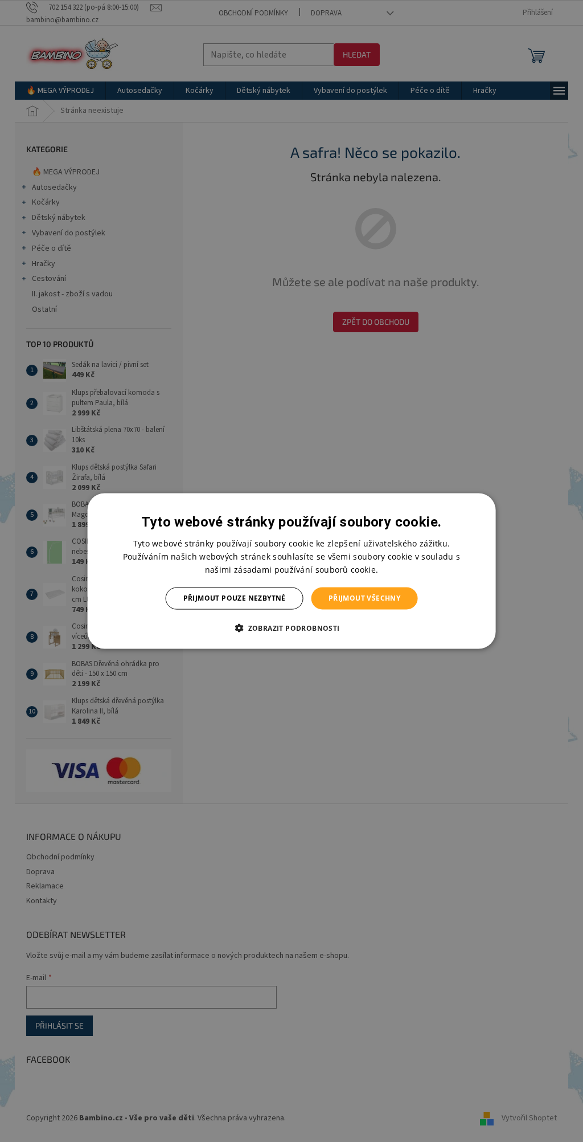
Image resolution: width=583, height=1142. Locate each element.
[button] (291, 627)
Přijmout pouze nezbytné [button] (234, 598)
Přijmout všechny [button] (364, 598)
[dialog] (292, 571)
